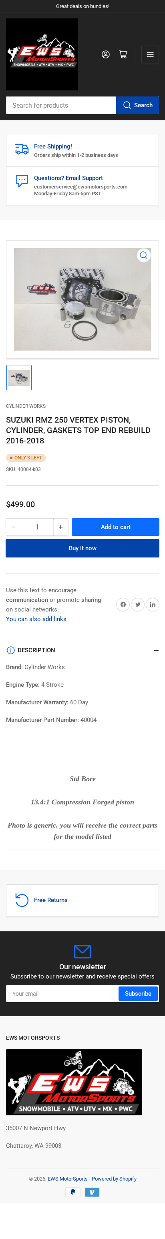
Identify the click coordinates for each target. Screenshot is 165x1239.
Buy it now (83, 548)
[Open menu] (150, 54)
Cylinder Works (26, 406)
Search (143, 105)
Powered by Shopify (114, 1179)
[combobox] (82, 105)
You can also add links (36, 619)
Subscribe (138, 993)
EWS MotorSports (68, 1179)
